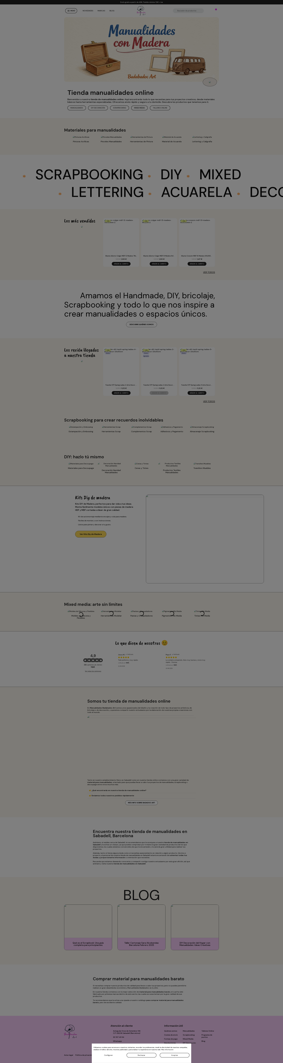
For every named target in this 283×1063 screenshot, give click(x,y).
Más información (167, 1050)
